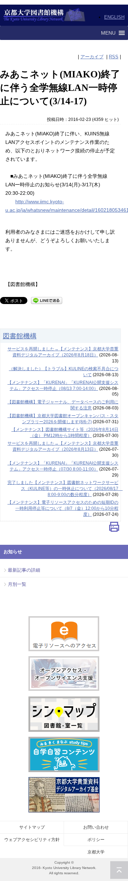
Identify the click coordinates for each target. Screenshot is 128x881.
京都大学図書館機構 (45, 15)
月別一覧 (17, 584)
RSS (113, 56)
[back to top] (119, 870)
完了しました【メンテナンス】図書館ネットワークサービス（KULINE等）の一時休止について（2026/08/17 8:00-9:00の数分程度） (65, 488)
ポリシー (96, 839)
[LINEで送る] (46, 300)
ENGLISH (114, 17)
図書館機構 (20, 336)
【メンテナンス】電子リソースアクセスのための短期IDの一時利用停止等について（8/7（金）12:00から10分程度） (62, 508)
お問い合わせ (96, 827)
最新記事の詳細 (24, 570)
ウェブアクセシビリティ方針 (32, 839)
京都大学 (96, 852)
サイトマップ (32, 827)
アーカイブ (91, 56)
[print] (114, 528)
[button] (108, 33)
